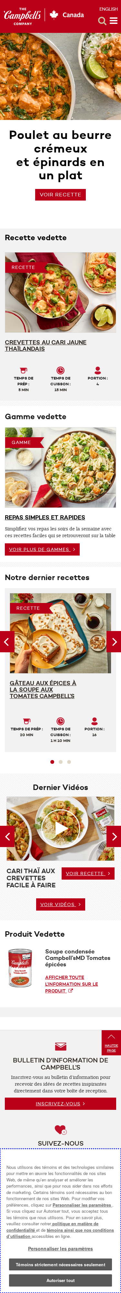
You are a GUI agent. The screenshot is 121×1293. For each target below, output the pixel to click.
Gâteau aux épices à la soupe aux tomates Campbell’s (43, 689)
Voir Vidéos (58, 904)
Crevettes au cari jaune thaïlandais (45, 345)
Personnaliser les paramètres (82, 1205)
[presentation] (60, 467)
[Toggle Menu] (113, 20)
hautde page (111, 1047)
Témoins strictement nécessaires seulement (60, 1264)
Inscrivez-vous (58, 1104)
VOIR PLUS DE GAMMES (40, 549)
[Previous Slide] (7, 641)
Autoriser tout (60, 1280)
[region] (60, 1221)
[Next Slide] (113, 641)
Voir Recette (60, 195)
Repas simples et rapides (45, 517)
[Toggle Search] (102, 20)
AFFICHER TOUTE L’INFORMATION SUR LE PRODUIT (71, 984)
